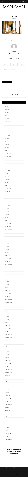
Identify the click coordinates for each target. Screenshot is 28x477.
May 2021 (7, 284)
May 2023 (7, 214)
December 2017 (8, 404)
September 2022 (9, 237)
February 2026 (8, 124)
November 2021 (8, 267)
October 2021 (8, 270)
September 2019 (8, 343)
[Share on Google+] (12, 40)
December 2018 (8, 369)
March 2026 (7, 121)
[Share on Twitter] (9, 40)
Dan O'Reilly (14, 53)
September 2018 (8, 378)
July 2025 (7, 138)
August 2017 (7, 416)
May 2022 (7, 249)
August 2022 (7, 240)
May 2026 (7, 115)
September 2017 (8, 413)
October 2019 (8, 340)
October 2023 (8, 199)
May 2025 (7, 144)
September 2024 (9, 167)
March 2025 (7, 150)
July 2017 (7, 418)
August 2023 (7, 205)
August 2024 (7, 170)
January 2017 (7, 436)
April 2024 (7, 182)
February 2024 (8, 188)
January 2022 (8, 261)
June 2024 (7, 176)
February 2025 (8, 153)
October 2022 (8, 235)
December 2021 (8, 264)
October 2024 (8, 164)
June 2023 (7, 211)
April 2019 (7, 357)
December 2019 (8, 334)
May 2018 (7, 389)
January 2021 (7, 296)
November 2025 (8, 127)
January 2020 (8, 331)
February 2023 (8, 223)
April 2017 (7, 427)
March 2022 (7, 255)
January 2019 (8, 366)
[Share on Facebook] (7, 40)
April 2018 (7, 392)
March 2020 (7, 325)
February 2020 (8, 328)
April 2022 (7, 252)
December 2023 (8, 194)
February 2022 (8, 258)
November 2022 (8, 232)
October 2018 (8, 375)
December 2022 (8, 229)
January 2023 (8, 226)
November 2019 (8, 337)
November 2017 (8, 407)
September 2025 (9, 132)
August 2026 (7, 106)
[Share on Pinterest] (14, 40)
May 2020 (7, 319)
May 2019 (7, 354)
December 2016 (8, 439)
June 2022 (7, 246)
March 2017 (7, 430)
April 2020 (7, 322)
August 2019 (7, 346)
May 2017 (7, 424)
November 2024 (8, 162)
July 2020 (7, 313)
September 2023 (9, 202)
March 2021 (7, 290)
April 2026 (7, 118)
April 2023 (7, 217)
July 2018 (7, 383)
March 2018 (7, 395)
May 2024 (7, 179)
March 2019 (7, 360)
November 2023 (8, 197)
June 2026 (7, 112)
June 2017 (7, 421)
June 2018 (7, 386)
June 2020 (7, 316)
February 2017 (8, 433)
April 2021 (7, 287)
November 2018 (8, 372)
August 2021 (7, 275)
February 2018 (8, 398)
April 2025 (7, 147)
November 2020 (8, 302)
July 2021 (7, 278)
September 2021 (8, 273)
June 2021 (7, 281)
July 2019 (7, 348)
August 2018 (7, 381)
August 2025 (7, 135)
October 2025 (8, 129)
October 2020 (8, 305)
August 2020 (7, 310)
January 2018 (8, 401)
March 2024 (7, 185)
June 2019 (7, 351)
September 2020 (9, 308)
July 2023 (7, 208)
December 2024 (8, 159)
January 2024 (8, 191)
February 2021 (8, 293)
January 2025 (8, 156)
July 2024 (7, 173)
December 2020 (8, 299)
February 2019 (8, 363)
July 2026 (7, 109)
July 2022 (7, 243)
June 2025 (7, 141)
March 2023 (7, 220)
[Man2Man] (14, 6)
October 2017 (8, 410)
